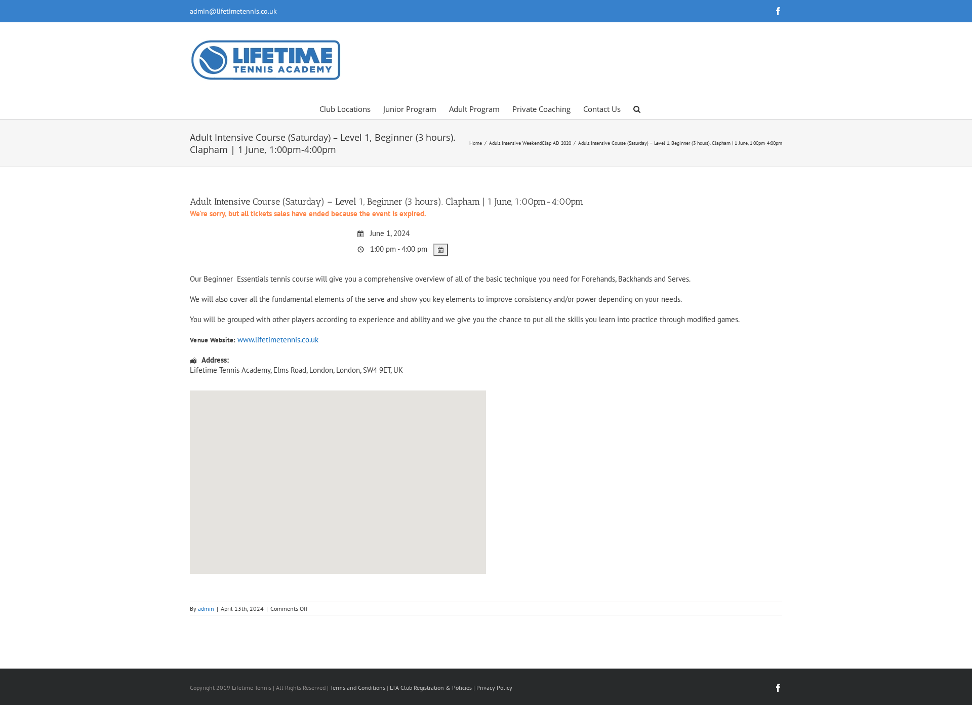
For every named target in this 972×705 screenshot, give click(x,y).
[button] (636, 108)
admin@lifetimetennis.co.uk (233, 11)
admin (206, 608)
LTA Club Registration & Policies (431, 687)
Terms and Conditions (357, 687)
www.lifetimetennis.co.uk (277, 339)
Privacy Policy (494, 687)
